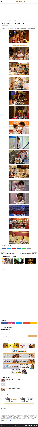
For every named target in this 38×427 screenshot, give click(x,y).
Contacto (35, 425)
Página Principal (4, 20)
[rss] (33, 323)
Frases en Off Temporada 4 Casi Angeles (12, 379)
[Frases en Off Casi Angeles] (26, 403)
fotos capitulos (9, 20)
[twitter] (19, 323)
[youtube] (26, 323)
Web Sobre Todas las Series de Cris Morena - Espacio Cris (10, 425)
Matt (3, 25)
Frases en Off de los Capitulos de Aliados (12, 388)
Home (26, 425)
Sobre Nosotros (30, 425)
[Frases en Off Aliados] (11, 403)
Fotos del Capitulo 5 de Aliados (6, 265)
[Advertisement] (19, 12)
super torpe (9, 245)
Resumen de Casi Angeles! (10, 383)
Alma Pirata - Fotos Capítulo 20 (30, 265)
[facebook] (4, 323)
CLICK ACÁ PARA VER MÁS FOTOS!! (19, 45)
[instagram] (11, 323)
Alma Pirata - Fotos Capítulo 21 (19, 265)
